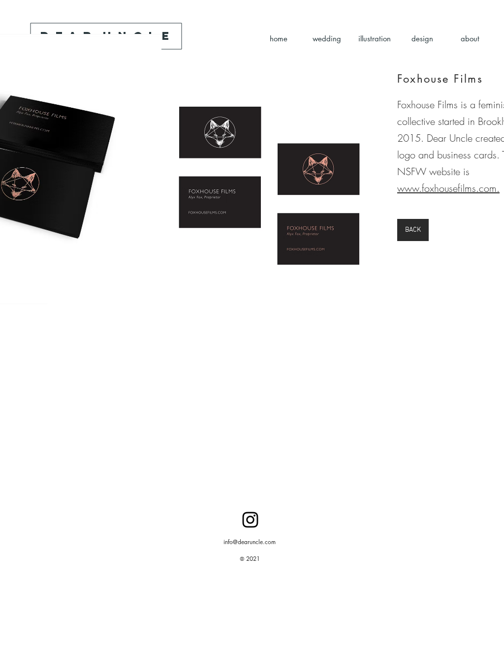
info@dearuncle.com (249, 542)
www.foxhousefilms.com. (448, 188)
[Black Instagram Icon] (250, 519)
